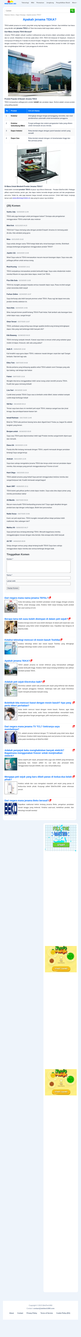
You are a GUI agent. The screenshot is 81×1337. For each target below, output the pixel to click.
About (11, 1313)
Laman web (11, 581)
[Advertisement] (61, 865)
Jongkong (50, 2)
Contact (20, 1313)
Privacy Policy (32, 1313)
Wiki (32, 2)
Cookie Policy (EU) (63, 1313)
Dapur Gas (15, 138)
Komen (10, 559)
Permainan (40, 2)
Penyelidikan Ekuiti (63, 2)
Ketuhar (14, 116)
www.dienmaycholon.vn (21, 198)
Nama (9, 575)
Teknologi (25, 2)
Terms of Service (46, 1313)
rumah (36, 102)
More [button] (74, 2)
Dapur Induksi (16, 131)
